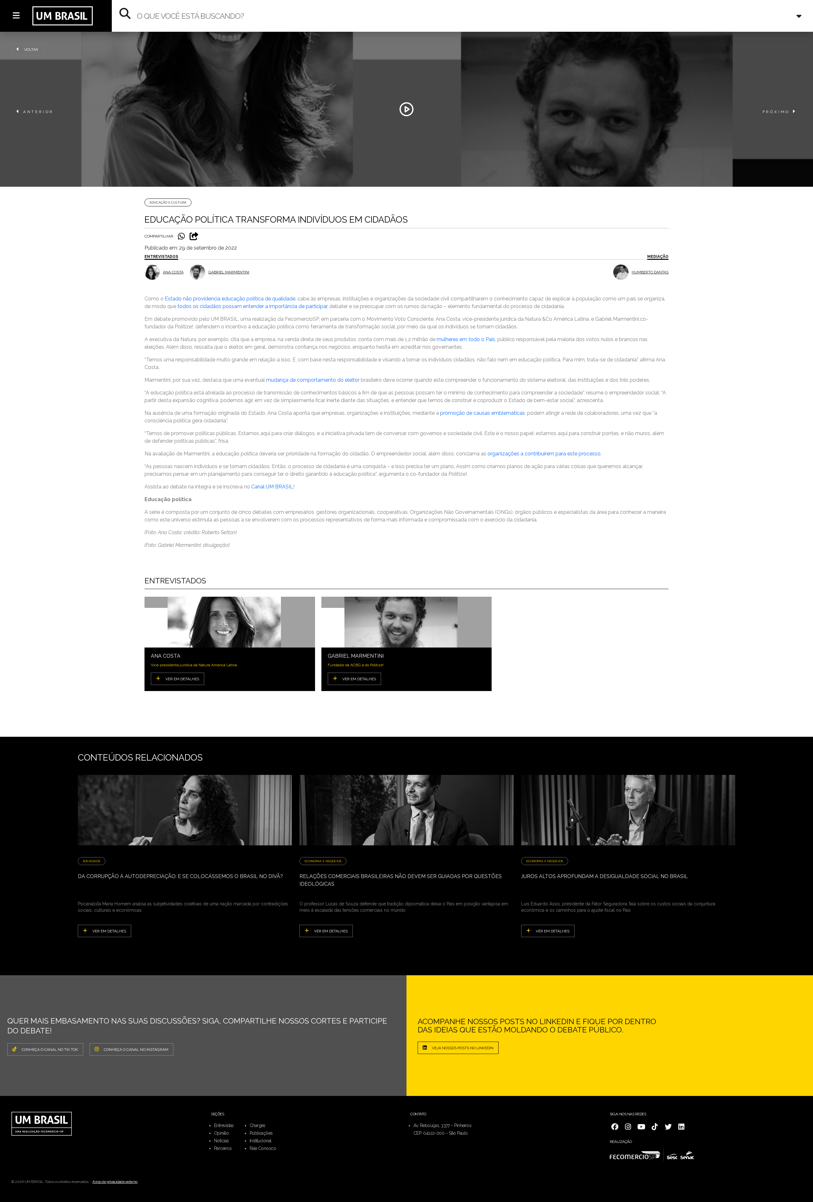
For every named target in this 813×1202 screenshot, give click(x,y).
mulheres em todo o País (466, 339)
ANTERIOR (38, 112)
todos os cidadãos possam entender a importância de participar (252, 306)
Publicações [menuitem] (261, 1133)
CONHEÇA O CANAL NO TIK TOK (50, 1049)
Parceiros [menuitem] (223, 1148)
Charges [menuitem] (257, 1125)
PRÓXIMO (776, 112)
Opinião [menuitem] (221, 1133)
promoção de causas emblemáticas (482, 413)
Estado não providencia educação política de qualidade (230, 299)
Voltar (31, 49)
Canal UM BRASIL (272, 487)
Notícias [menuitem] (221, 1140)
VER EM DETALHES (182, 679)
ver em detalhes (109, 931)
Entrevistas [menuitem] (224, 1125)
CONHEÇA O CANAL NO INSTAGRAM (136, 1049)
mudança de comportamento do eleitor (312, 380)
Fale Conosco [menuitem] (263, 1148)
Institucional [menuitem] (261, 1140)
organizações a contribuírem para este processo (544, 454)
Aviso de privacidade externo (115, 1181)
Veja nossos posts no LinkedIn (463, 1048)
